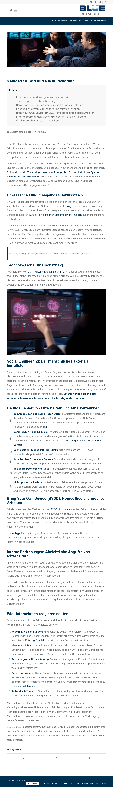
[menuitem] (90, 2)
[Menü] (15, 10)
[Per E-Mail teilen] (56, 758)
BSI (45, 426)
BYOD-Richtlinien (60, 509)
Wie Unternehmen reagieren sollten (37, 120)
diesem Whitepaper (25, 686)
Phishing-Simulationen (37, 640)
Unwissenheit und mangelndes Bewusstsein (42, 97)
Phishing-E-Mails (70, 206)
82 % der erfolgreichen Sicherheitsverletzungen (55, 214)
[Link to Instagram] (89, 758)
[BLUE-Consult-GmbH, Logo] (92, 10)
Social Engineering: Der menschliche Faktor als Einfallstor (50, 104)
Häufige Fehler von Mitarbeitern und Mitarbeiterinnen (48, 108)
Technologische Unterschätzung (35, 101)
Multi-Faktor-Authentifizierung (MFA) (47, 271)
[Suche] (9, 10)
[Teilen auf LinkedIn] (23, 758)
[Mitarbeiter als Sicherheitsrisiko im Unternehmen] (56, 49)
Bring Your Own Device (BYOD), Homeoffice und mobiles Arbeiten (55, 112)
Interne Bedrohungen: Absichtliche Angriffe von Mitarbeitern (52, 116)
